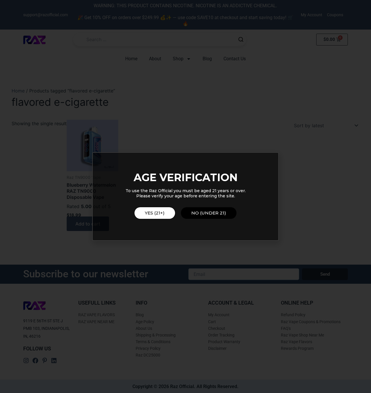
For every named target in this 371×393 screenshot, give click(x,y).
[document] (185, 196)
